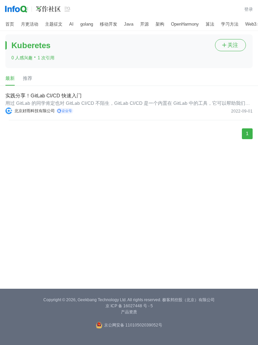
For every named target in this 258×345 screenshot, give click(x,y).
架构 (160, 24)
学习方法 (230, 24)
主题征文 (53, 24)
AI (71, 24)
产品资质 (129, 312)
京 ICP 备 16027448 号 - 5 (129, 306)
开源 (144, 24)
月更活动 (29, 24)
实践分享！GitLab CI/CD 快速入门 (43, 95)
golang (86, 24)
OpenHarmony (185, 24)
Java (128, 24)
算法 (210, 24)
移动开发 (108, 24)
